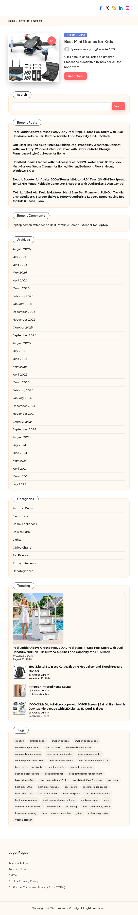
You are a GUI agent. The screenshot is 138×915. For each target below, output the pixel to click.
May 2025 (20, 366)
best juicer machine (48, 786)
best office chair (24, 793)
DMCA (12, 875)
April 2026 (20, 280)
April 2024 (20, 468)
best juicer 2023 (23, 786)
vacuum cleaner (23, 819)
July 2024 (19, 445)
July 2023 (19, 484)
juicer (79, 813)
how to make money (26, 813)
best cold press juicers (27, 773)
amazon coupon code (86, 740)
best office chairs (48, 793)
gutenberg (71, 806)
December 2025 (24, 312)
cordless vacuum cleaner (28, 806)
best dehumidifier (54, 773)
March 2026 (21, 288)
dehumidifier (53, 806)
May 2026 (20, 272)
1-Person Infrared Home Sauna (50, 687)
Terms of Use (17, 869)
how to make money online (57, 813)
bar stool (20, 767)
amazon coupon (60, 740)
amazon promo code (89, 754)
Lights (17, 539)
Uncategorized (23, 571)
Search (22, 94)
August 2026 (22, 249)
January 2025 (22, 398)
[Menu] (92, 8)
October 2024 (23, 421)
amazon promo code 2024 (29, 760)
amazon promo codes (61, 760)
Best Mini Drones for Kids (88, 41)
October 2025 (23, 327)
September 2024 (24, 429)
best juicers (71, 786)
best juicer (113, 780)
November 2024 (24, 414)
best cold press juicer (81, 767)
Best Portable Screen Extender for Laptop (79, 225)
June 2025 (20, 359)
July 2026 (19, 257)
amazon (19, 740)
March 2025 (21, 382)
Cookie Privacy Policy (23, 881)
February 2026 (23, 296)
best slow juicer (71, 793)
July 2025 (19, 351)
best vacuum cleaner (26, 800)
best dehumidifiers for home (87, 780)
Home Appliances (25, 524)
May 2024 (20, 461)
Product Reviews (75, 34)
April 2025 (20, 374)
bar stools (36, 767)
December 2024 (24, 406)
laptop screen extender (29, 225)
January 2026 (22, 304)
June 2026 (20, 265)
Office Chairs (22, 547)
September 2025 (24, 335)
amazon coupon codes (27, 747)
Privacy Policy (18, 863)
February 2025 (23, 390)
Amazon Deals (23, 508)
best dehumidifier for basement (85, 773)
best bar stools (56, 767)
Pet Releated (21, 555)
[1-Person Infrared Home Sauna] (19, 690)
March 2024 (21, 476)
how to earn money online (96, 806)
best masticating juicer (95, 786)
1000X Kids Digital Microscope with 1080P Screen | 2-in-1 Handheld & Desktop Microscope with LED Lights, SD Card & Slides (77, 707)
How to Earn (21, 532)
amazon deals (53, 747)
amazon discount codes (28, 754)
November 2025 (24, 319)
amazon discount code (78, 747)
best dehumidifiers (25, 780)
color (107, 800)
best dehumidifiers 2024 (53, 780)
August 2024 (22, 437)
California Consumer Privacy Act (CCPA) (36, 887)
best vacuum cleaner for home (59, 800)
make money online (98, 813)
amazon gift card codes (59, 754)
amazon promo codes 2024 (93, 760)
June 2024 (20, 453)
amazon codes (38, 740)
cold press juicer (89, 800)
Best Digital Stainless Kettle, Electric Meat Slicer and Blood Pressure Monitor (75, 669)
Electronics (20, 516)
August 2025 (22, 343)
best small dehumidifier (98, 793)
